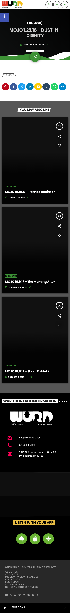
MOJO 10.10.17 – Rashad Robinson (30, 192)
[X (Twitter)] (11, 595)
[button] (4, 17)
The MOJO (35, 23)
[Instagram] (33, 595)
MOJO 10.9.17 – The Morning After (30, 281)
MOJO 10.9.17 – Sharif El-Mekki (27, 371)
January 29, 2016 (32, 44)
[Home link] (12, 4)
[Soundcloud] (24, 595)
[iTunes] (28, 595)
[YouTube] (6, 595)
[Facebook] (37, 595)
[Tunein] (19, 595)
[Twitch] (15, 595)
